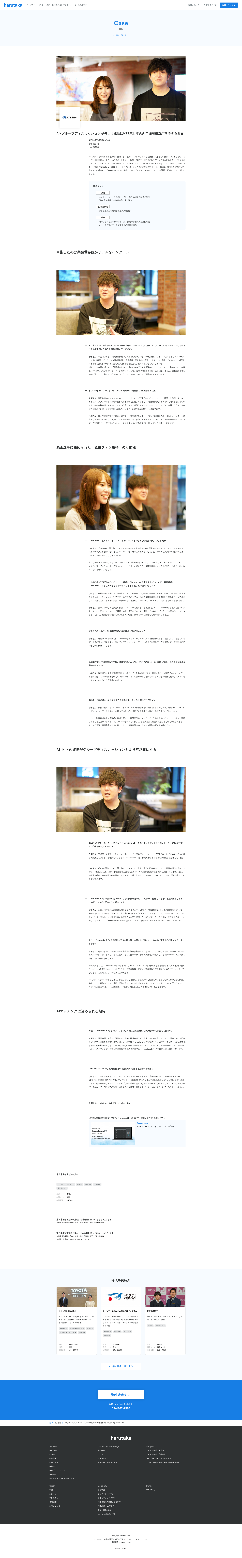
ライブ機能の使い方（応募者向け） (160, 1458)
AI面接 (52, 1454)
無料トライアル (228, 5)
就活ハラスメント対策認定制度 (61, 1479)
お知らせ (52, 1494)
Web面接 (53, 1450)
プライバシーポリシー (106, 1494)
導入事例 (101, 1450)
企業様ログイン (210, 5)
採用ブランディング (57, 1470)
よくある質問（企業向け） (156, 1450)
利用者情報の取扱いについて (109, 1502)
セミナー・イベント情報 (107, 1462)
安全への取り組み (105, 1510)
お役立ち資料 (103, 1458)
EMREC (149, 1490)
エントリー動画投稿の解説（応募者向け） (163, 1462)
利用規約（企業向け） (106, 1506)
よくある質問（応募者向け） (157, 1454)
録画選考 (52, 1458)
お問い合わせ (193, 5)
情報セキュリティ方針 (106, 1498)
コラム (100, 1454)
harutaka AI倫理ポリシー (107, 1514)
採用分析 (52, 1474)
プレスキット (54, 1498)
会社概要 (101, 1490)
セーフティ (53, 1462)
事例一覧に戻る (122, 35)
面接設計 (52, 1466)
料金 (41, 5)
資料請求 (52, 1502)
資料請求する (121, 1394)
